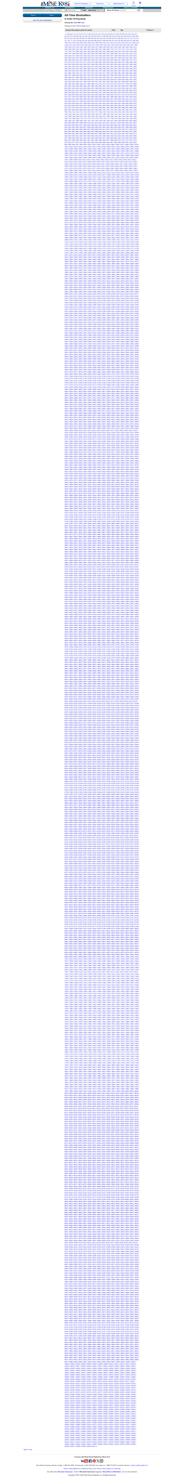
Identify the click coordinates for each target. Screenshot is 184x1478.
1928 (89, 270)
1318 (80, 188)
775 (100, 118)
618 (81, 101)
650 (131, 103)
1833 (94, 257)
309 (135, 64)
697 (92, 110)
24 (135, 34)
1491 (66, 212)
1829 (75, 257)
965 (100, 140)
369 (73, 73)
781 (123, 118)
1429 (75, 203)
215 (66, 56)
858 (127, 127)
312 (73, 66)
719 (104, 112)
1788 (108, 250)
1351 (85, 192)
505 (85, 88)
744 (127, 114)
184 (92, 51)
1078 (80, 155)
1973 (75, 276)
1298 (136, 183)
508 (96, 88)
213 (131, 53)
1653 (75, 233)
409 (81, 77)
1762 (136, 246)
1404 (108, 198)
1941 (75, 272)
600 (85, 99)
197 (69, 53)
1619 (66, 229)
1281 (132, 181)
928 (104, 136)
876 (123, 129)
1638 (80, 231)
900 (69, 133)
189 (112, 51)
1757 (113, 246)
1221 (75, 175)
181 (81, 51)
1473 (132, 207)
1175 (84, 168)
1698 (136, 238)
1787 (103, 250)
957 (69, 140)
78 (74, 40)
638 (85, 103)
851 (100, 127)
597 (73, 99)
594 (135, 97)
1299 (66, 186)
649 (127, 103)
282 (104, 62)
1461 (75, 207)
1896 (89, 266)
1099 (103, 157)
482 (69, 86)
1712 (127, 240)
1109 (75, 159)
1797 (75, 253)
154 (123, 47)
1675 (103, 235)
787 (73, 121)
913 (119, 133)
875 (119, 129)
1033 (94, 149)
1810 (136, 253)
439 (123, 79)
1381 (75, 196)
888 (96, 131)
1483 (103, 209)
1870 (117, 261)
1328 (127, 188)
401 (123, 75)
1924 (71, 270)
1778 (136, 248)
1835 (103, 257)
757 (104, 116)
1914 (99, 268)
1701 (75, 240)
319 (100, 66)
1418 (99, 201)
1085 (113, 155)
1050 (99, 151)
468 (89, 84)
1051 (103, 151)
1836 (108, 257)
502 (73, 88)
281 (100, 62)
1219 (66, 175)
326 (127, 66)
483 (73, 86)
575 (135, 95)
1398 (80, 198)
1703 (85, 240)
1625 (94, 229)
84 (92, 40)
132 (112, 45)
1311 (122, 186)
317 (92, 66)
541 (77, 92)
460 (131, 81)
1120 (124, 159)
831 (96, 125)
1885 (113, 264)
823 (66, 125)
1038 (117, 149)
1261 (113, 179)
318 (96, 66)
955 (135, 138)
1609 (94, 227)
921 (77, 136)
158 (66, 49)
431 (92, 79)
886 (89, 131)
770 (81, 118)
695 (85, 110)
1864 (89, 261)
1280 (127, 181)
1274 (99, 181)
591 (123, 97)
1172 (70, 168)
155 (127, 47)
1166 (116, 166)
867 (89, 129)
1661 (113, 233)
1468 (108, 207)
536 (131, 90)
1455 (122, 205)
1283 (66, 183)
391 (85, 75)
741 (115, 114)
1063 (85, 153)
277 (85, 62)
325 (123, 66)
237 (77, 58)
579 (77, 97)
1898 (99, 266)
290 (135, 62)
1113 (93, 159)
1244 (108, 177)
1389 (113, 196)
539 (69, 92)
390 (81, 75)
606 (108, 99)
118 (134, 43)
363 (123, 71)
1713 (131, 240)
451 (96, 81)
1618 (136, 227)
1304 (89, 186)
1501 (113, 212)
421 (127, 77)
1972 (71, 276)
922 (81, 136)
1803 (103, 253)
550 (112, 92)
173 (123, 49)
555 (131, 92)
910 (108, 133)
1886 (117, 264)
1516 (108, 214)
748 (69, 116)
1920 (127, 268)
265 (112, 60)
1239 (85, 177)
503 (77, 88)
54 (77, 38)
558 (69, 95)
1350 (80, 192)
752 (85, 116)
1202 (135, 170)
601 (89, 99)
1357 (113, 192)
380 (115, 73)
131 (109, 45)
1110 (79, 159)
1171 (66, 168)
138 (135, 45)
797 (112, 121)
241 (92, 58)
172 (119, 49)
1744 (127, 244)
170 (112, 49)
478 (127, 84)
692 (73, 110)
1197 (112, 170)
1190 (80, 170)
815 (108, 123)
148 (100, 47)
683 (112, 107)
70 (125, 38)
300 (100, 64)
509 (100, 88)
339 (104, 69)
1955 (66, 274)
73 (134, 38)
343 (119, 69)
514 (119, 88)
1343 (122, 190)
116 (126, 43)
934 (127, 136)
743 (123, 114)
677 (89, 107)
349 (69, 71)
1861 (75, 261)
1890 (136, 264)
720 (108, 112)
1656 (89, 233)
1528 (89, 216)
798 (115, 121)
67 (116, 38)
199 (77, 53)
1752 (89, 246)
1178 (98, 168)
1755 (103, 246)
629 (123, 101)
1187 (66, 170)
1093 (75, 157)
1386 (99, 196)
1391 (122, 196)
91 (113, 40)
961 (85, 140)
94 (122, 40)
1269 (75, 181)
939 (73, 138)
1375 (122, 194)
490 (100, 86)
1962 (99, 274)
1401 (94, 198)
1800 (89, 253)
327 (131, 66)
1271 (85, 181)
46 (128, 36)
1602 (136, 224)
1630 (117, 229)
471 (100, 84)
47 (131, 36)
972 (127, 140)
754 (92, 116)
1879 (85, 264)
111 (108, 43)
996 (73, 144)
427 (77, 79)
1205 (75, 173)
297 (89, 64)
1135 (121, 162)
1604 (71, 227)
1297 (132, 183)
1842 (136, 257)
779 (115, 118)
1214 (117, 173)
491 (104, 86)
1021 (113, 147)
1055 (122, 151)
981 (89, 142)
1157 (75, 166)
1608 (89, 227)
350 (73, 71)
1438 (117, 203)
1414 (80, 201)
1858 (136, 259)
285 (115, 62)
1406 (117, 198)
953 (127, 138)
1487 (122, 209)
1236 (71, 177)
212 (127, 53)
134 (120, 45)
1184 (125, 168)
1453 (113, 205)
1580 (108, 222)
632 (135, 101)
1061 (75, 153)
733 (85, 114)
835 (112, 125)
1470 (117, 207)
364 (127, 71)
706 (127, 110)
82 (86, 40)
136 (128, 45)
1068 (108, 153)
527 (96, 90)
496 (123, 86)
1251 (66, 179)
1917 (113, 268)
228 (115, 56)
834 (108, 125)
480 (135, 84)
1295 (122, 183)
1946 (99, 272)
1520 (127, 214)
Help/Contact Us (118, 3)
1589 (75, 224)
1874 (136, 261)
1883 (103, 264)
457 (119, 81)
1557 (75, 220)
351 (77, 71)
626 (112, 101)
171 (115, 49)
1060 (71, 153)
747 (66, 116)
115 (122, 43)
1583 (122, 222)
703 (115, 110)
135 (124, 45)
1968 (127, 274)
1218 (136, 173)
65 (110, 38)
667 (123, 105)
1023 (122, 147)
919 (69, 136)
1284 (71, 183)
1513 (94, 214)
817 (115, 123)
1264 (127, 179)
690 (66, 110)
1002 (98, 144)
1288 (89, 183)
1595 (103, 224)
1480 (89, 209)
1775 (122, 248)
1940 (71, 272)
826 (77, 125)
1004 (108, 144)
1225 (94, 175)
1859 (66, 261)
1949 (113, 272)
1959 (85, 274)
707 (131, 110)
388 (73, 75)
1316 (71, 188)
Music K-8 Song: (113, 10)
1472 (127, 207)
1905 (132, 266)
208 (112, 53)
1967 (122, 274)
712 (77, 112)
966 (104, 140)
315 (85, 66)
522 (77, 90)
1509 (75, 214)
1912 (89, 268)
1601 (132, 224)
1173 (75, 168)
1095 (85, 157)
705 (123, 110)
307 (127, 64)
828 (85, 125)
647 (119, 103)
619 (85, 101)
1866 (99, 261)
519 (66, 90)
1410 (136, 198)
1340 (108, 190)
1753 (94, 246)
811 (92, 123)
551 (115, 92)
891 (108, 131)
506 (89, 88)
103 (77, 43)
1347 (66, 192)
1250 (136, 177)
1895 (85, 266)
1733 (75, 244)
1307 (103, 186)
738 (104, 114)
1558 (80, 220)
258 (85, 60)
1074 (136, 153)
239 (85, 58)
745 (131, 114)
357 (100, 71)
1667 (66, 235)
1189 (75, 170)
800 (123, 121)
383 (127, 73)
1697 (132, 238)
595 (66, 99)
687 (127, 107)
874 (115, 129)
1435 (103, 203)
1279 (122, 181)
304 (115, 64)
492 (108, 86)
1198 (116, 170)
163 (85, 49)
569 (112, 95)
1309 (113, 186)
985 (104, 142)
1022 (117, 147)
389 (77, 75)
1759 (122, 246)
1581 (113, 222)
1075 (66, 155)
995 (69, 144)
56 (83, 38)
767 (69, 118)
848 (89, 127)
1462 (80, 207)
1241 (94, 177)
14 (105, 34)
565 (96, 95)
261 (96, 60)
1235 (66, 177)
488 (92, 86)
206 (104, 53)
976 (69, 142)
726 (131, 112)
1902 (117, 266)
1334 (80, 190)
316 (88, 66)
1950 (117, 272)
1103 (122, 157)
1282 (136, 181)
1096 (89, 157)
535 (127, 90)
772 (89, 118)
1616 (127, 227)
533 (119, 90)
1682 (136, 235)
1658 (99, 233)
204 (96, 53)
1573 (75, 222)
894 (119, 131)
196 (66, 53)
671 (66, 107)
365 (131, 71)
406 (69, 77)
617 (77, 101)
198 (73, 53)
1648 (127, 231)
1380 (71, 196)
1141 (75, 164)
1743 (122, 244)
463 (69, 84)
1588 (71, 224)
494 (115, 86)
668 (127, 105)
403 (131, 75)
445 (73, 81)
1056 (127, 151)
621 (92, 101)
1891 (66, 266)
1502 (117, 212)
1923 (66, 270)
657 (85, 105)
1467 (103, 207)
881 (69, 131)
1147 (102, 164)
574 (131, 95)
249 (123, 58)
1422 (117, 201)
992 (131, 142)
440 (127, 79)
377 (104, 73)
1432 (89, 203)
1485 (113, 209)
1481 (94, 209)
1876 (71, 264)
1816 (89, 255)
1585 (132, 222)
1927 (85, 270)
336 (92, 69)
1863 (85, 261)
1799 (85, 253)
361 (115, 71)
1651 (66, 233)
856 (119, 127)
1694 (117, 238)
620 (89, 101)
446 (77, 81)
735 (92, 114)
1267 (66, 181)
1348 (71, 192)
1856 (127, 259)
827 (81, 125)
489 (96, 86)
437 (115, 79)
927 (100, 136)
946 (100, 138)
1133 (112, 162)
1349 (75, 192)
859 (131, 127)
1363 (66, 194)
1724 (108, 242)
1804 (108, 253)
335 (89, 69)
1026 (136, 147)
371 (81, 73)
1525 (75, 216)
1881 (94, 264)
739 (108, 114)
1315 (66, 188)
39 (107, 36)
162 (81, 49)
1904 (127, 266)
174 (127, 49)
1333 (75, 190)
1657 (94, 233)
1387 (103, 196)
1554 (136, 218)
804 (66, 123)
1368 (89, 194)
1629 (113, 229)
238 (81, 58)
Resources (100, 3)
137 (132, 45)
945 (96, 138)
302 (108, 64)
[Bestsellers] (89, 8)
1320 (89, 188)
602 (92, 99)
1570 (136, 220)
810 (89, 123)
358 (104, 71)
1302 (80, 186)
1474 (136, 207)
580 (81, 97)
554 (127, 92)
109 (100, 43)
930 (112, 136)
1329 (132, 188)
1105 (131, 157)
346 (131, 69)
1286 (80, 183)
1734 (80, 244)
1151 (121, 164)
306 (123, 64)
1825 (131, 255)
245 (108, 58)
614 (66, 101)
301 (104, 64)
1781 (75, 250)
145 (89, 47)
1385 (94, 196)
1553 (132, 218)
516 (127, 88)
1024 (127, 147)
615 (69, 101)
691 (69, 110)
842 (66, 127)
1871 (122, 261)
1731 (66, 244)
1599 (122, 224)
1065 (94, 153)
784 (135, 118)
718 (100, 112)
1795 (66, 253)
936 (135, 136)
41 (113, 36)
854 (112, 127)
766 (66, 118)
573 (127, 95)
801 (127, 121)
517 (131, 88)
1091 (66, 157)
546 (96, 92)
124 (82, 45)
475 (115, 84)
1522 (136, 214)
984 (100, 142)
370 (77, 73)
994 (66, 144)
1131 (102, 162)
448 (85, 81)
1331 (66, 190)
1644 (108, 231)
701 (108, 110)
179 (73, 51)
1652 (71, 233)
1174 (80, 168)
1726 (117, 242)
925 (92, 136)
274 (73, 62)
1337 (94, 190)
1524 (71, 216)
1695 (122, 238)
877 (127, 129)
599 (81, 99)
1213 (113, 173)
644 (108, 103)
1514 (99, 214)
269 (127, 60)
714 (85, 112)
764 (131, 116)
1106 (135, 157)
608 (115, 99)
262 (100, 60)
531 (112, 90)
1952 (127, 272)
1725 (113, 242)
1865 (94, 261)
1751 (85, 246)
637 (81, 103)
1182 (116, 168)
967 (108, 140)
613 (134, 99)
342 (115, 69)
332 (77, 69)
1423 (122, 201)
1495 (85, 212)
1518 (117, 214)
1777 (132, 248)
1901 (113, 266)
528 (100, 90)
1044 (71, 151)
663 (108, 105)
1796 (71, 253)
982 (92, 142)
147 (96, 47)
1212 (108, 173)
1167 (121, 166)
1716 (71, 242)
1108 (70, 159)
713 (81, 112)
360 (112, 71)
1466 (99, 207)
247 (115, 58)
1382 (80, 196)
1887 (122, 264)
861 (66, 129)
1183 (121, 168)
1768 (89, 248)
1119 (120, 159)
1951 (122, 272)
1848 (89, 259)
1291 (103, 183)
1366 (80, 194)
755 (96, 116)
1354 (99, 192)
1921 (131, 268)
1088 (127, 155)
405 (66, 77)
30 (80, 36)
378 (108, 73)
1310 (117, 186)
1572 (71, 222)
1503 (122, 212)
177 (66, 51)
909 (104, 133)
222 (92, 56)
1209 (94, 173)
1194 (98, 170)
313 (77, 66)
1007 (122, 144)
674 (77, 107)
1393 (132, 196)
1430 (80, 203)
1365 (75, 194)
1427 (66, 203)
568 (108, 95)
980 (85, 142)
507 (92, 88)
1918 (117, 268)
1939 (66, 272)
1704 (89, 240)
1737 (94, 244)
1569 (132, 220)
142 (77, 47)
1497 (94, 212)
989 (119, 142)
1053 (113, 151)
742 (119, 114)
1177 (93, 168)
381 (119, 73)
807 (77, 123)
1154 (135, 164)
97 (131, 40)
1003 (103, 144)
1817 (94, 255)
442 (135, 79)
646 (115, 103)
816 (111, 123)
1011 (66, 147)
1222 (80, 175)
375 (96, 73)
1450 (99, 205)
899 (66, 133)
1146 (98, 164)
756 (100, 116)
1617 (131, 227)
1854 (117, 259)
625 (108, 101)
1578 (99, 222)
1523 (66, 216)
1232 (127, 175)
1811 (66, 255)
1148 (107, 164)
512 (111, 88)
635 (73, 103)
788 (77, 121)
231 (127, 56)
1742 (117, 244)
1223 (85, 175)
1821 (113, 255)
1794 (136, 250)
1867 (103, 261)
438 (119, 79)
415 (104, 77)
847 (85, 127)
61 (98, 38)
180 (77, 51)
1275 (103, 181)
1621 (75, 229)
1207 (85, 173)
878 (131, 129)
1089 (132, 155)
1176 (89, 168)
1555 (66, 220)
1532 (108, 216)
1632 (127, 229)
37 (101, 36)
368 (69, 73)
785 (66, 121)
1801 (94, 253)
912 (115, 133)
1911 (85, 268)
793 (96, 121)
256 (77, 60)
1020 (108, 147)
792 (92, 121)
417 (111, 77)
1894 (80, 266)
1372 (108, 194)
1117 (111, 159)
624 (104, 101)
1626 (99, 229)
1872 (127, 261)
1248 (127, 177)
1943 (85, 272)
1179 (102, 168)
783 (131, 118)
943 (89, 138)
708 (135, 110)
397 (108, 75)
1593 (94, 224)
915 (127, 133)
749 (73, 116)
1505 (132, 212)
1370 (99, 194)
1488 (127, 209)
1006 (117, 144)
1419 (103, 201)
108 (96, 43)
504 (81, 88)
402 (127, 75)
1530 (99, 216)
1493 (75, 212)
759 (112, 116)
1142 (80, 164)
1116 (106, 159)
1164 (107, 166)
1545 (94, 218)
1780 (71, 250)
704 (119, 110)
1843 (66, 259)
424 (66, 79)
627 (115, 101)
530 (108, 90)
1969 (132, 274)
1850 (99, 259)
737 (100, 114)
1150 (116, 164)
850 (96, 127)
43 (119, 36)
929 (108, 136)
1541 (75, 218)
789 (81, 121)
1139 (66, 164)
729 (69, 114)
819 (123, 123)
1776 (127, 248)
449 (89, 81)
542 (81, 92)
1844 (71, 259)
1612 (108, 227)
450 (92, 81)
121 (70, 45)
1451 (103, 205)
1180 (107, 168)
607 (112, 99)
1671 (85, 235)
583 (92, 97)
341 (112, 69)
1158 (80, 166)
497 (127, 86)
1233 (132, 175)
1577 (94, 222)
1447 (85, 205)
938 (69, 138)
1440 (127, 203)
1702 (80, 240)
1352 (89, 192)
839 (127, 125)
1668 (71, 235)
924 (89, 136)
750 (77, 116)
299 (96, 64)
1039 (122, 149)
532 (115, 90)
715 (88, 112)
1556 (71, 220)
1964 (108, 274)
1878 (80, 264)
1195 (102, 170)
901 (73, 133)
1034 (99, 149)
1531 (103, 216)
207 (108, 53)
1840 (127, 257)
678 (92, 107)
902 (77, 133)
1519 (122, 214)
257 (81, 60)
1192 (89, 170)
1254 (80, 179)
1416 (89, 201)
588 (112, 97)
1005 (112, 144)
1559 (85, 220)
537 (135, 90)
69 (122, 38)
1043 (66, 151)
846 (81, 127)
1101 (113, 157)
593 (131, 97)
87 (101, 40)
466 (81, 84)
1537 (132, 216)
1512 (89, 214)
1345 (132, 190)
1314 (136, 186)
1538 (136, 216)
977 (73, 142)
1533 (113, 216)
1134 (116, 162)
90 (110, 40)
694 (81, 110)
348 (66, 71)
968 (112, 140)
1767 (85, 248)
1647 (122, 231)
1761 (132, 246)
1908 (71, 268)
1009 (131, 144)
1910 (80, 268)
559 (73, 95)
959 (77, 140)
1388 (108, 196)
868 (92, 129)
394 (96, 75)
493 (112, 86)
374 (92, 73)
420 (123, 77)
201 (85, 53)
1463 (85, 207)
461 (135, 81)
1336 (89, 190)
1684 (71, 238)
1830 (80, 257)
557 (66, 95)
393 (92, 75)
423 (134, 77)
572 (123, 95)
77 (71, 40)
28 (74, 36)
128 (97, 45)
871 (104, 129)
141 (73, 47)
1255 (85, 179)
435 (108, 79)
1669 (75, 235)
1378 (136, 194)
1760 (127, 246)
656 (81, 105)
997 (77, 144)
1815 (85, 255)
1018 (99, 147)
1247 (122, 177)
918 (66, 136)
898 (135, 131)
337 (96, 69)
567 (104, 95)
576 (66, 97)
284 (112, 62)
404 (135, 75)
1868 (108, 261)
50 (65, 38)
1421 (113, 201)
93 (119, 40)
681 (104, 107)
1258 (99, 179)
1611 (103, 227)
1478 (80, 209)
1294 (117, 183)
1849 (94, 259)
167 (100, 49)
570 (115, 95)
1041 (132, 149)
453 (104, 81)
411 (89, 77)
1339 (103, 190)
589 (115, 97)
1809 (132, 253)
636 (77, 103)
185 (96, 51)
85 (95, 40)
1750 (80, 246)
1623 (85, 229)
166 (96, 49)
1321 (94, 188)
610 (123, 99)
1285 (75, 183)
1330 (136, 188)
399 (115, 75)
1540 (71, 218)
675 (81, 107)
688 (131, 107)
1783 (85, 250)
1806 (117, 253)
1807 (122, 253)
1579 (103, 222)
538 (66, 92)
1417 (94, 201)
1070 (117, 153)
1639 (85, 231)
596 (69, 99)
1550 (117, 218)
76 (68, 40)
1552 (127, 218)
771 (85, 118)
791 (89, 121)
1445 (75, 205)
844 (73, 127)
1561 (94, 220)
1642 (99, 231)
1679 (122, 235)
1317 (75, 188)
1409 (132, 198)
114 (119, 43)
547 (100, 92)
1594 (99, 224)
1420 (108, 201)
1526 (80, 216)
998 (81, 144)
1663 (122, 233)
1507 (66, 214)
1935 (122, 270)
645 (112, 103)
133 (116, 45)
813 (100, 123)
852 (104, 127)
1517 (113, 214)
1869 (113, 261)
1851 (103, 259)
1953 (132, 272)
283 (108, 62)
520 (69, 90)
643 (104, 103)
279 (92, 62)
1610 (99, 227)
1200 (125, 170)
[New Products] (70, 8)
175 (131, 49)
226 (108, 56)
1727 (122, 242)
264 (108, 60)
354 (89, 71)
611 (127, 99)
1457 (132, 205)
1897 (94, 266)
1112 (88, 159)
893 (115, 131)
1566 (117, 220)
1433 (94, 203)
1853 (113, 259)
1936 (127, 270)
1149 (112, 164)
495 (119, 86)
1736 (89, 244)
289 (131, 62)
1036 (108, 149)
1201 (130, 170)
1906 (136, 266)
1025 (131, 147)
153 (119, 47)
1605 (75, 227)
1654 (80, 233)
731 (77, 114)
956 (66, 140)
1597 (113, 224)
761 (119, 116)
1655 (85, 233)
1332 (71, 190)
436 (112, 79)
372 (85, 73)
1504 (127, 212)
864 (77, 129)
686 (123, 107)
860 (135, 127)
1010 (136, 144)
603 (96, 99)
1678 (117, 235)
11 (97, 34)
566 (100, 95)
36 (98, 36)
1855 (122, 259)
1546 (99, 218)
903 (81, 133)
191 (119, 51)
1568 (127, 220)
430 (89, 79)
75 (65, 40)
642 (100, 103)
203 (92, 53)
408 (77, 77)
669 (131, 105)
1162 (98, 166)
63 (104, 38)
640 (92, 103)
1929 (94, 270)
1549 (113, 218)
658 (89, 105)
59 (92, 38)
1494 (80, 212)
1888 (127, 264)
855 (115, 127)
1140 (70, 164)
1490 (136, 209)
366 (135, 71)
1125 (75, 162)
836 (115, 125)
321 (108, 66)
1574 (80, 222)
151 (112, 47)
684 (115, 107)
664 (112, 105)
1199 (121, 170)
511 (108, 88)
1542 (80, 218)
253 (66, 60)
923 (85, 136)
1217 (131, 173)
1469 (113, 207)
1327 (122, 188)
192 (123, 51)
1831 (85, 257)
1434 (99, 203)
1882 (99, 264)
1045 (75, 151)
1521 (131, 214)
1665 (132, 233)
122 (74, 45)
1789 (113, 250)
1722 (99, 242)
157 (135, 47)
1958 (80, 274)
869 (96, 129)
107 (92, 43)
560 (77, 95)
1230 (117, 175)
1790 (117, 250)
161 (77, 49)
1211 (103, 173)
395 (100, 75)
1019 (103, 147)
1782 (80, 250)
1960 (89, 274)
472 (104, 84)
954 (131, 138)
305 (119, 64)
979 (81, 142)
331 (73, 69)
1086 (117, 155)
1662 (117, 233)
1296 (127, 183)
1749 (75, 246)
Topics (52, 15)
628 (119, 101)
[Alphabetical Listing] (50, 8)
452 (100, 81)
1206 (80, 173)
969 (115, 140)
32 (86, 36)
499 (135, 86)
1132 (107, 162)
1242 (99, 177)
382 (123, 73)
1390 (117, 196)
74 (137, 38)
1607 (85, 227)
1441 (132, 203)
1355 (103, 192)
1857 (132, 259)
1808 (127, 253)
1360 (127, 192)
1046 (80, 151)
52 (71, 38)
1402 (99, 198)
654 (73, 105)
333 (81, 69)
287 (123, 62)
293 (73, 64)
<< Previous (69, 34)
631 (131, 101)
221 (89, 56)
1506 (136, 212)
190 (115, 51)
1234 (136, 175)
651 (135, 103)
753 (89, 116)
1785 (94, 250)
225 (104, 56)
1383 (85, 196)
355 (92, 71)
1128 (89, 162)
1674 (99, 235)
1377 (132, 194)
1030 (80, 149)
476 (119, 84)
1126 (80, 162)
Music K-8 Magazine (81, 3)
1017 (94, 147)
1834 (99, 257)
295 (81, 64)
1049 (94, 151)
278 (89, 62)
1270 (80, 181)
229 (119, 56)
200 (81, 53)
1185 (130, 168)
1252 (71, 179)
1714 (136, 240)
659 (92, 105)
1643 (103, 231)
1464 (89, 207)
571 (119, 95)
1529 (94, 216)
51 (68, 38)
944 (92, 138)
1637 (75, 231)
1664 (127, 233)
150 (108, 47)
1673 (94, 235)
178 (69, 51)
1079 (85, 155)
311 (69, 66)
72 (131, 38)
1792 (127, 250)
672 (69, 107)
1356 (108, 192)
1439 (122, 203)
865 (81, 129)
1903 (122, 266)
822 (134, 123)
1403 (103, 198)
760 (115, 116)
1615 (122, 227)
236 (73, 58)
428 (81, 79)
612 (131, 99)
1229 (113, 175)
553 (123, 92)
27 (71, 36)
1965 (113, 274)
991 (127, 142)
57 (86, 38)
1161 (93, 166)
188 (108, 51)
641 (96, 103)
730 (73, 114)
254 (69, 60)
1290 (99, 183)
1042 (136, 149)
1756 (108, 246)
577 (69, 97)
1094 (80, 157)
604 (100, 99)
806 (73, 123)
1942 (80, 272)
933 (123, 136)
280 (96, 62)
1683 (66, 238)
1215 (122, 173)
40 (110, 36)
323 (115, 66)
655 (77, 105)
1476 (71, 209)
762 (123, 116)
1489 (132, 209)
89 (107, 40)
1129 (93, 162)
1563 (103, 220)
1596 (108, 224)
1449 (94, 205)
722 (115, 112)
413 (96, 77)
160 (73, 49)
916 (131, 133)
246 (112, 58)
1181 (112, 168)
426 (73, 79)
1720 (89, 242)
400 (119, 75)
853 (108, 127)
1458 (136, 205)
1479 (85, 209)
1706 (99, 240)
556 (135, 92)
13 (103, 34)
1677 (113, 235)
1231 (122, 175)
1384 (89, 196)
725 (127, 112)
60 (95, 38)
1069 (113, 153)
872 (108, 129)
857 (123, 127)
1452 (108, 205)
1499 (103, 212)
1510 (80, 214)
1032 (89, 149)
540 (73, 92)
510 (104, 88)
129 (101, 45)
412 (92, 77)
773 (92, 118)
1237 (75, 177)
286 (119, 62)
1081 (94, 155)
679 (96, 107)
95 (125, 40)
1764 (71, 248)
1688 (89, 238)
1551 (122, 218)
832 (100, 125)
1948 (108, 272)
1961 (94, 274)
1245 (113, 177)
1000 (89, 144)
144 (85, 47)
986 (108, 142)
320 (104, 66)
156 (131, 47)
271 (135, 60)
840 (131, 125)
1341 (113, 190)
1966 (117, 274)
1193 (93, 170)
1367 (85, 194)
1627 (103, 229)
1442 (136, 203)
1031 (85, 149)
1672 (89, 235)
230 (123, 56)
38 (104, 36)
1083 (103, 155)
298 (92, 64)
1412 (71, 201)
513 (115, 88)
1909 (75, 268)
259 (89, 60)
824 (69, 125)
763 (127, 116)
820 (127, 123)
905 (89, 133)
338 (100, 69)
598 (77, 99)
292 (69, 64)
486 (85, 86)
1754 (99, 246)
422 (131, 77)
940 (77, 138)
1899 (103, 266)
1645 (113, 231)
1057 (132, 151)
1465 (94, 207)
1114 (97, 159)
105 (85, 43)
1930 (99, 270)
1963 (103, 274)
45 (125, 36)
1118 (115, 159)
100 (66, 43)
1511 (85, 214)
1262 (117, 179)
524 (85, 90)
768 (73, 118)
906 (92, 133)
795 (104, 121)
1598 (117, 224)
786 (69, 121)
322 (111, 66)
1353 (94, 192)
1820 (108, 255)
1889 (132, 264)
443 (66, 81)
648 (123, 103)
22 (129, 34)
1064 (89, 153)
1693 (113, 238)
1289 (94, 183)
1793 (132, 250)
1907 (66, 268)
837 (119, 125)
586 (104, 97)
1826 (136, 255)
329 (66, 69)
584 (96, 97)
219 (81, 56)
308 (131, 64)
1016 (89, 147)
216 (69, 56)
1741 (113, 244)
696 (89, 110)
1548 (108, 218)
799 (119, 121)
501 (69, 88)
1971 (66, 276)
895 (123, 131)
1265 (132, 179)
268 (123, 60)
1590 (80, 224)
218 (77, 56)
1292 (108, 183)
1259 (103, 179)
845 (77, 127)
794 (100, 121)
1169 (130, 166)
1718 (80, 242)
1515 (103, 214)
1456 (127, 205)
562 (85, 95)
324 (119, 66)
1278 (117, 181)
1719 (85, 242)
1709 (113, 240)
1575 (85, 222)
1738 (99, 244)
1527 (85, 216)
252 (135, 58)
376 (100, 73)
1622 (80, 229)
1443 (66, 205)
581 (85, 97)
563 (89, 95)
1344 (127, 190)
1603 (66, 227)
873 (112, 129)
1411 (66, 201)
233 (135, 56)
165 (92, 49)
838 (123, 125)
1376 (127, 194)
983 (96, 142)
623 (100, 101)
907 (96, 133)
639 (89, 103)
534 (123, 90)
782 (127, 118)
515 (123, 88)
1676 (108, 235)
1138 (135, 162)
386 (66, 75)
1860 (71, 261)
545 (92, 92)
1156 (70, 166)
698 (96, 110)
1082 (99, 155)
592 (127, 97)
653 (69, 105)
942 (85, 138)
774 (96, 118)
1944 (89, 272)
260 (92, 60)
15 (108, 34)
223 (96, 56)
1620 (71, 229)
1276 (108, 181)
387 (69, 75)
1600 (127, 224)
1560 (89, 220)
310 (66, 66)
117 (130, 43)
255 (73, 60)
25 (65, 36)
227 (112, 56)
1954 (136, 272)
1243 (103, 177)
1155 (66, 166)
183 (89, 51)
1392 (127, 196)
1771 (103, 248)
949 (112, 138)
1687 (85, 238)
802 (131, 121)
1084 (108, 155)
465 (77, 84)
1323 (103, 188)
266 (115, 60)
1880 (89, 264)
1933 (113, 270)
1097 (94, 157)
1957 (75, 274)
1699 (66, 240)
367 (66, 73)
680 (100, 107)
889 (100, 131)
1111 (84, 159)
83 (89, 40)
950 (115, 138)
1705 (94, 240)
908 (100, 133)
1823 (122, 255)
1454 (117, 205)
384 (131, 73)
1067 (103, 153)
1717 (75, 242)
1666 (136, 233)
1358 (117, 192)
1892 (71, 266)
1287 (85, 183)
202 (89, 53)
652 (66, 105)
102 (73, 43)
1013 (75, 147)
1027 (66, 149)
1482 (99, 209)
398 (112, 75)
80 (80, 40)
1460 (71, 207)
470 (96, 84)
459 (127, 81)
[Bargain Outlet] (108, 8)
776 (104, 118)
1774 (117, 248)
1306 (99, 186)
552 (119, 92)
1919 (122, 268)
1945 (94, 272)
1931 (103, 270)
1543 (85, 218)
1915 (103, 268)
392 (89, 75)
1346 (136, 190)
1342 (117, 190)
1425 (131, 201)
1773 (113, 248)
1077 (75, 155)
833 (104, 125)
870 (100, 129)
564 (92, 95)
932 (119, 136)
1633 (132, 229)
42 (116, 36)
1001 (94, 144)
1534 (117, 216)
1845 (75, 259)
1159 (84, 166)
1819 (103, 255)
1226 (99, 175)
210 (119, 53)
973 (131, 140)
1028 (71, 149)
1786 (99, 250)
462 (66, 84)
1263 (122, 179)
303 (112, 64)
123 (78, 45)
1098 (99, 157)
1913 (94, 268)
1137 (130, 162)
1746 (136, 244)
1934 (117, 270)
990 (123, 142)
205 (100, 53)
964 (96, 140)
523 (81, 90)
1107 (66, 159)
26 (68, 36)
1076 (71, 155)
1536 (127, 216)
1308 (108, 186)
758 (108, 116)
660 (96, 105)
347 (135, 69)
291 (66, 64)
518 (134, 88)
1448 (89, 205)
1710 (117, 240)
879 (135, 129)
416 (108, 77)
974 (135, 140)
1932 (108, 270)
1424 (127, 201)
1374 (117, 194)
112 (111, 43)
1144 (89, 164)
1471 (122, 207)
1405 (113, 198)
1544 (89, 218)
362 (119, 71)
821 (131, 123)
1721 (94, 242)
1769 (94, 248)
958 (73, 140)
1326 (117, 188)
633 (66, 103)
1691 (103, 238)
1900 (108, 266)
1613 (113, 227)
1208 (89, 173)
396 (104, 75)
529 (104, 90)
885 (85, 131)
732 (81, 114)
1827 (66, 257)
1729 (132, 242)
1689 (94, 238)
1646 (117, 231)
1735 (85, 244)
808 (81, 123)
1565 (113, 220)
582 (89, 97)
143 (81, 47)
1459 (66, 207)
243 (100, 58)
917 (134, 133)
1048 (89, 151)
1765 (75, 248)
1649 (132, 231)
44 (122, 36)
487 (89, 86)
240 (89, 58)
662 (104, 105)
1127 (84, 162)
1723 (103, 242)
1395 (66, 198)
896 (127, 131)
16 (111, 34)
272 (66, 62)
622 (96, 101)
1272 (89, 181)
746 (135, 114)
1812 (71, 255)
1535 (122, 216)
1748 (71, 246)
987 (112, 142)
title (84, 10)
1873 (132, 261)
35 (95, 36)
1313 (131, 186)
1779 (66, 250)
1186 (135, 168)
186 (100, 51)
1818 (99, 255)
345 (127, 69)
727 (134, 112)
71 (128, 38)
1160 (89, 166)
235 (69, 58)
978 (77, 142)
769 (77, 118)
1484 (108, 209)
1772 (108, 248)
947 (104, 138)
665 (115, 105)
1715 (66, 242)
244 (104, 58)
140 (69, 47)
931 (115, 136)
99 (137, 40)
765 (135, 116)
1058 (136, 151)
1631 (122, 229)
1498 (99, 212)
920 (73, 136)
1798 (80, 253)
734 (89, 114)
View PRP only (79, 22)
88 (104, 40)
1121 (129, 159)
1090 (136, 155)
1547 (103, 218)
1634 (136, 229)
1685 (75, 238)
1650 (136, 231)
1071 (122, 153)
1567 (122, 220)
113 (115, 43)
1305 (94, 186)
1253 (75, 179)
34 (92, 36)
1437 (113, 203)
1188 (70, 170)
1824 (127, 255)
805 (69, 123)
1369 (94, 194)
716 (92, 112)
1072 (127, 153)
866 (85, 129)
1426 (136, 201)
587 (108, 97)
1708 (108, 240)
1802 (99, 253)
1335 (85, 190)
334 (85, 69)
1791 (122, 250)
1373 (113, 194)
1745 (132, 244)
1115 (102, 159)
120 (66, 45)
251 (131, 58)
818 (119, 123)
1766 (80, 248)
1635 (66, 231)
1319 (85, 188)
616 (73, 101)
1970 (136, 274)
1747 (66, 246)
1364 (71, 194)
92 (116, 40)
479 (131, 84)
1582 (117, 222)
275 (77, 62)
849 (92, 127)
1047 (85, 151)
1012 (71, 147)
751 (81, 116)
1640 (89, 231)
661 (100, 105)
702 (112, 110)
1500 (108, 212)
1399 (85, 198)
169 (108, 49)
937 (66, 138)
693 (77, 110)
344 (123, 69)
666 (119, 105)
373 (89, 73)
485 (81, 86)
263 (104, 60)
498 (131, 86)
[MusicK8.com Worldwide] (131, 8)
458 (123, 81)
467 (85, 84)
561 (81, 95)
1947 (103, 272)
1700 (71, 240)
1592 (89, 224)
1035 (103, 149)
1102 (117, 157)
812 (96, 123)
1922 (136, 268)
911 (112, 133)
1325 (113, 188)
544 (89, 92)
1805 (113, 253)
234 (66, 58)
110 (104, 43)
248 (119, 58)
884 (81, 131)
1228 (108, 175)
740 (112, 114)
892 (112, 131)
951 (119, 138)
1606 (80, 227)
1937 (132, 270)
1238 (80, 177)
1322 (99, 188)
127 (93, 45)
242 (96, 58)
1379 (66, 196)
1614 (117, 227)
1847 (85, 259)
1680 (127, 235)
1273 (94, 181)
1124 (70, 162)
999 (85, 144)
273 (69, 62)
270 (131, 60)
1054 (117, 151)
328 (134, 66)
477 (123, 84)
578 (73, 97)
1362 (136, 192)
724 (123, 112)
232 (131, 56)
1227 (103, 175)
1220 (71, 175)
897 (131, 131)
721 (111, 112)
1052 (108, 151)
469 (92, 84)
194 (131, 51)
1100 (108, 157)
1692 (108, 238)
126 (89, 45)
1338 (99, 190)
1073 (132, 153)
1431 (85, 203)
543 (85, 92)
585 (100, 97)
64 (107, 38)
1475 (66, 209)
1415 (85, 201)
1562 (99, 220)
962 (89, 140)
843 (69, 127)
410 (85, 77)
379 (112, 73)
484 (77, 86)
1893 (75, 266)
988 (115, 142)
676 (85, 107)
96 (128, 40)
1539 (66, 218)
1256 (89, 179)
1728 (127, 242)
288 (127, 62)
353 (85, 71)
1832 (89, 257)
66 (113, 38)
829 (89, 125)
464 (73, 84)
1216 (127, 173)
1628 (108, 229)
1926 (80, 270)
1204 (71, 173)
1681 (132, 235)
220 (85, 56)
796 (108, 121)
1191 (84, 170)
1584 (127, 222)
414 (100, 77)
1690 (99, 238)
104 (81, 43)
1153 (130, 164)
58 (89, 38)
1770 (99, 248)
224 (100, 56)
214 (134, 53)
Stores (33, 15)
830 (92, 125)
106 (89, 43)
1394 (136, 196)
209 (115, 53)
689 (135, 107)
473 (108, 84)
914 (123, 133)
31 (83, 36)
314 (81, 66)
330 (69, 69)
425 (69, 79)
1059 (66, 153)
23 (132, 34)
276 (81, 62)
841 (135, 125)
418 (115, 77)
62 (101, 38)
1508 (71, 214)
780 (119, 118)
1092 (71, 157)
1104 (126, 157)
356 (96, 71)
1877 (75, 264)
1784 (89, 250)
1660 (108, 233)
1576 (89, 222)
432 (96, 79)
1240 (89, 177)
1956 (71, 274)
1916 (108, 268)
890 (104, 131)
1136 (125, 162)
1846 (80, 259)
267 (119, 60)
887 (92, 131)
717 (96, 112)
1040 (127, 149)
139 (66, 47)
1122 (133, 159)
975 (66, 142)
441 (131, 79)
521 (73, 90)
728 (66, 114)
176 (135, 49)
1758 (117, 246)
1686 (80, 238)
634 (69, 103)
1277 (113, 181)
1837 (113, 257)
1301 (75, 186)
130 (105, 45)
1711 (122, 240)
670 (135, 105)
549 (108, 92)
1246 (117, 177)
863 (73, 129)
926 (96, 136)
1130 (98, 162)
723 (119, 112)
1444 (71, 205)
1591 (85, 224)
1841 (132, 257)
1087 (122, 155)
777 (108, 118)
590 (119, 97)
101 (69, 43)
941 (81, 138)
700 (104, 110)
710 (69, 112)
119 (137, 43)
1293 (113, 183)
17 (114, 34)
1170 (135, 166)
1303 (85, 186)
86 (98, 40)
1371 (103, 194)
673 (73, 107)
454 (108, 81)
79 (77, 40)
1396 (71, 198)
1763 (66, 248)
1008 (126, 144)
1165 (112, 166)
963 (92, 140)
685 (119, 107)
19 (120, 34)
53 (74, 38)
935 (131, 136)
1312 (127, 186)
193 (127, 51)
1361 (132, 192)
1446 (80, 205)
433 (100, 79)
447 (81, 81)
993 (135, 142)
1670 (80, 235)
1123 (66, 162)
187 (104, 51)
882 (73, 131)
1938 (136, 270)
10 (94, 34)
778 (112, 118)
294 (77, 64)
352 (81, 71)
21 (126, 34)
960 (81, 140)
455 (112, 81)
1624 (89, 229)
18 (117, 34)
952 (123, 138)
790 (85, 121)
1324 (108, 188)
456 (115, 81)
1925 (75, 270)
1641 (94, 231)
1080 (89, 155)
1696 (127, 238)
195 (135, 51)
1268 (71, 181)
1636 (71, 231)
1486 (117, 209)
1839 (122, 257)
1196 (107, 170)
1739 (103, 244)
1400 (89, 198)
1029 (75, 149)
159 (69, 49)
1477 (75, 209)
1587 (66, 224)
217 (73, 56)
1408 (127, 198)
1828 (71, 257)
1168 (125, 166)
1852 (108, 259)
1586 (136, 222)
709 (66, 112)
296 (85, 64)
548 (104, 92)
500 (66, 88)
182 (85, 51)
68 (119, 38)
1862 (80, 261)
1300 (71, 186)
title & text (92, 10)
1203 (66, 173)
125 (86, 45)
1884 (108, 264)
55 (80, 38)
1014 (80, 147)
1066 (99, 153)
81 (83, 40)
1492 (71, 212)
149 (104, 47)
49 (137, 36)
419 (119, 77)
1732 (71, 244)
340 (108, 69)
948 (108, 138)
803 (135, 121)
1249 (132, 177)
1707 (103, 240)
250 (127, 58)
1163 (102, 166)
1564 (108, 220)
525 (89, 90)
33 (89, 36)
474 (112, 84)
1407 (122, 198)
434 (104, 79)
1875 (66, 264)
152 (115, 47)
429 (85, 79)
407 (73, 77)
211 (123, 53)
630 (127, 101)
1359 (122, 192)
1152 (125, 164)
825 (73, 125)
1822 (117, 255)
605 (104, 99)
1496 (89, 212)
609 (119, 99)
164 (89, 49)
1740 (108, 244)
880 (66, 131)
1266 (136, 179)
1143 (84, 164)
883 (77, 131)
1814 (80, 255)
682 (108, 107)
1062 (80, 153)
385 (135, 73)
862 (69, 129)
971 (123, 140)
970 (119, 140)
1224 (89, 175)
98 (134, 40)
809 (85, 123)
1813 (75, 255)
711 (73, 112)
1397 (75, 198)
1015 (85, 147)
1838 (117, 257)
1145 (93, 164)
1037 (113, 149)
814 (104, 123)
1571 (66, 222)
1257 (94, 179)
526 (92, 90)
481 (66, 86)
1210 (99, 173)
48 (134, 36)
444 (69, 81)
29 (77, 36)
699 (100, 110)
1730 (136, 242)
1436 (108, 203)
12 (100, 34)
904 (85, 133)
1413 (75, 201)
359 (108, 71)
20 (123, 34)
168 (104, 49)
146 (92, 47)
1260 (108, 179)
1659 (103, 233)
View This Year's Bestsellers (42, 20)
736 (96, 114)
